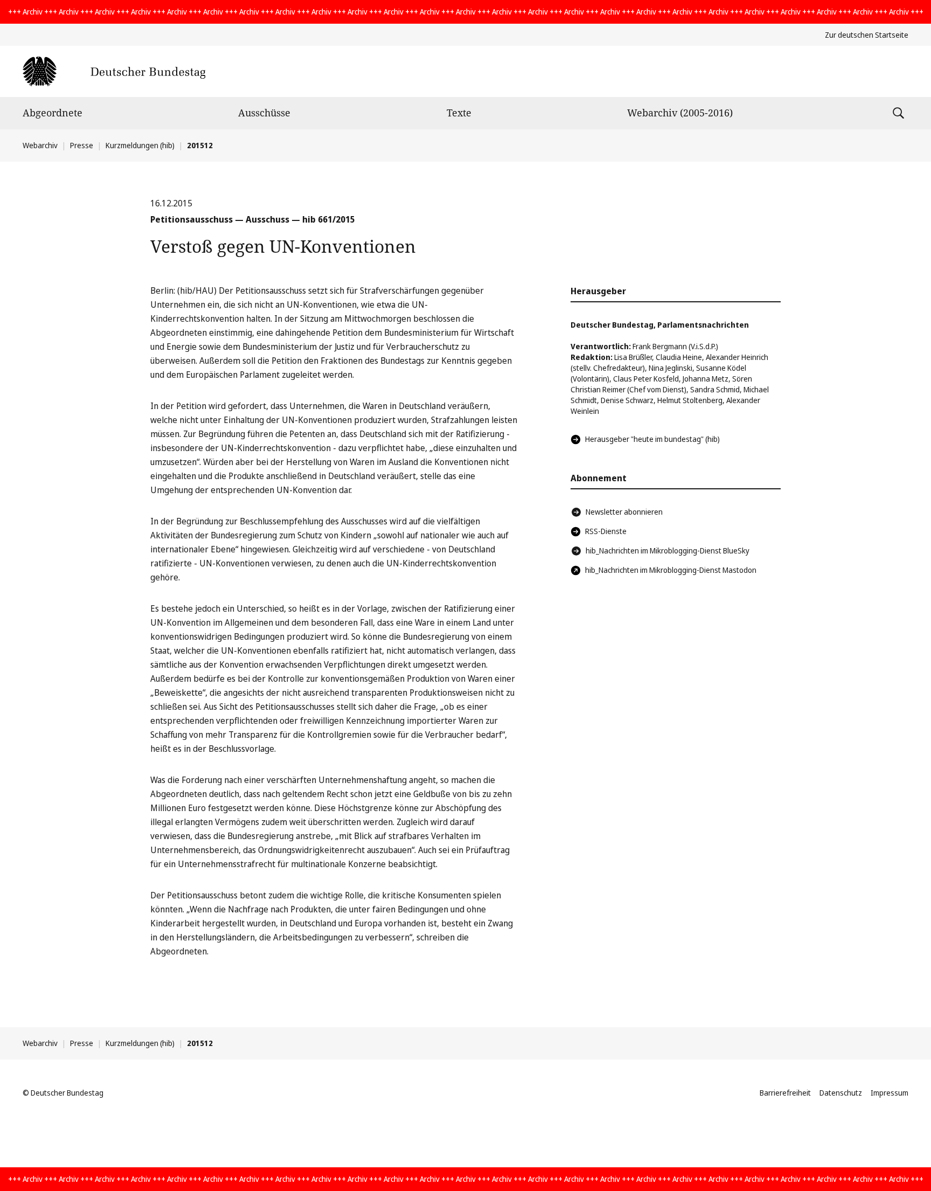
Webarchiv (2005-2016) (680, 112)
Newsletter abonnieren (624, 512)
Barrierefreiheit (785, 1093)
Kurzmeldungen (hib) (140, 145)
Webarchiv (40, 145)
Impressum (889, 1093)
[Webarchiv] (114, 71)
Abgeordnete (52, 112)
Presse (81, 145)
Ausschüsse (264, 112)
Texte (459, 112)
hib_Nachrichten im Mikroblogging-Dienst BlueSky (667, 550)
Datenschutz (840, 1093)
